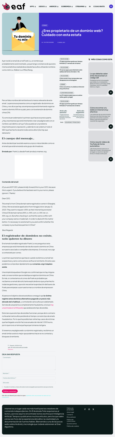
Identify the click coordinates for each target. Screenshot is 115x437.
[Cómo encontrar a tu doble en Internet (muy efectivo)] (100, 100)
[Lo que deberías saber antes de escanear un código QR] (100, 66)
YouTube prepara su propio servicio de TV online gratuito (78, 116)
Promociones (64, 59)
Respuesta (10, 349)
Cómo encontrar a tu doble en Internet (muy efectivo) (99, 110)
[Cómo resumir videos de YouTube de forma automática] (100, 135)
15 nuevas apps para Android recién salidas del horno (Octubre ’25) (71, 71)
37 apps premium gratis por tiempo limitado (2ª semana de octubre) (71, 62)
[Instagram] (89, 409)
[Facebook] (85, 409)
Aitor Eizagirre (49, 42)
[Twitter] (93, 409)
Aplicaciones (64, 67)
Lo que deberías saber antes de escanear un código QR (99, 76)
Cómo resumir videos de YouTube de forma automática (100, 144)
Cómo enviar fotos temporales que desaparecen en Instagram (71, 79)
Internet (44, 25)
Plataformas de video (66, 92)
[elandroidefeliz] (13, 6)
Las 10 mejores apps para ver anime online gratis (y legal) (71, 96)
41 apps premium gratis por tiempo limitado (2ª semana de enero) (65, 117)
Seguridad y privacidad (72, 122)
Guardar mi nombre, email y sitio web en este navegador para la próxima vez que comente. (28, 387)
